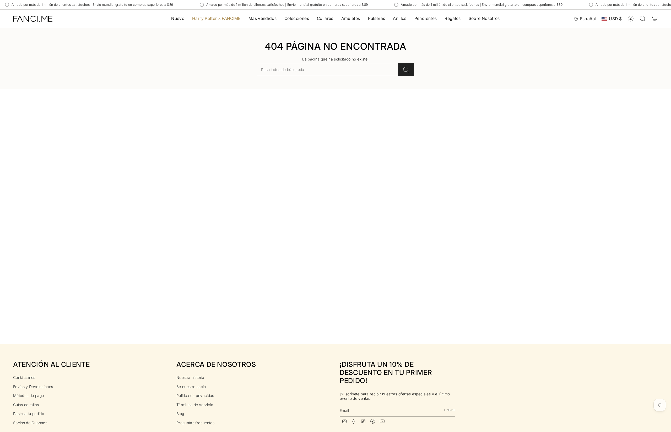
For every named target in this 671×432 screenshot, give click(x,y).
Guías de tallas (26, 404)
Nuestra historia (190, 377)
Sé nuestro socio (191, 386)
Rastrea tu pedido (28, 413)
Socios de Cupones (30, 422)
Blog (180, 413)
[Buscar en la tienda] (406, 69)
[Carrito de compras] (655, 18)
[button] (296, 18)
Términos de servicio (194, 404)
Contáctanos (24, 377)
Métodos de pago (28, 395)
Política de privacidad (195, 395)
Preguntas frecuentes (195, 422)
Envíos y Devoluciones (33, 386)
